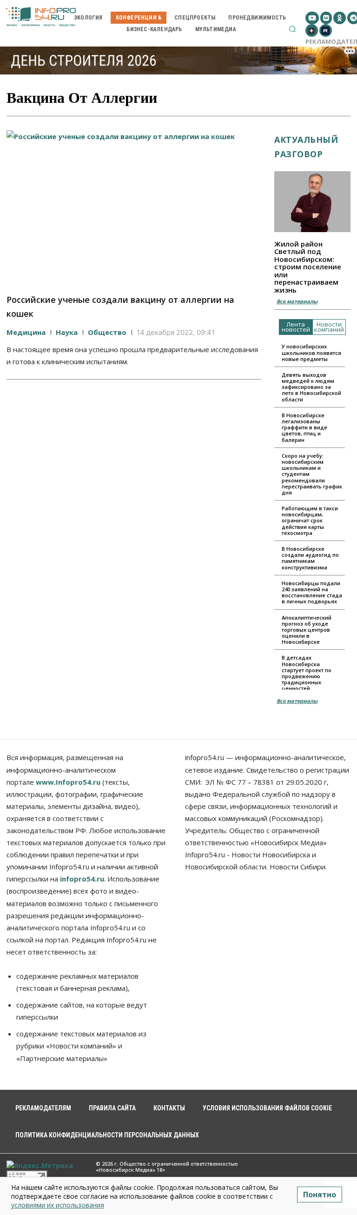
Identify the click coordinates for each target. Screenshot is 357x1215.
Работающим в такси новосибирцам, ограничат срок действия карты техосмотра (310, 520)
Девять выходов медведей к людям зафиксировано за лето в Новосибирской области (311, 387)
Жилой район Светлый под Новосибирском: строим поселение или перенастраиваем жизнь (307, 266)
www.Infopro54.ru (68, 782)
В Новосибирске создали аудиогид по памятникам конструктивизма (310, 558)
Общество (107, 332)
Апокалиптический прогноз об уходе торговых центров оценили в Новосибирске (306, 630)
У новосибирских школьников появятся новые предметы (311, 352)
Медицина (26, 332)
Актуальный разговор (306, 147)
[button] (292, 29)
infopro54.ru (82, 878)
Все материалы (297, 301)
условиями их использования (57, 1205)
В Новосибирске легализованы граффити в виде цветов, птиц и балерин (304, 427)
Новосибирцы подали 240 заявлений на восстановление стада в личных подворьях (312, 592)
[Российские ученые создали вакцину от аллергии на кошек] (134, 206)
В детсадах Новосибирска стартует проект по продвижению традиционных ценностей (306, 673)
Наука (67, 332)
